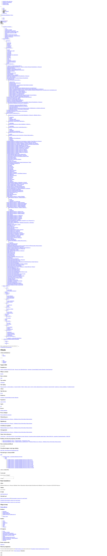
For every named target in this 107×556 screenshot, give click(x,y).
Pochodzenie (8, 330)
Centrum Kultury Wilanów (12, 158)
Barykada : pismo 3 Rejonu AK (15, 82)
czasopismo (2, 382)
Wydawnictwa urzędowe (11, 60)
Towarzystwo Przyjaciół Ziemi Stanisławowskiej (15, 275)
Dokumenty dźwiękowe (11, 61)
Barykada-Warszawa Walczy (14, 85)
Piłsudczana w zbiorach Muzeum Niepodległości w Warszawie (18, 75)
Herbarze (8, 71)
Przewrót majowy (10, 112)
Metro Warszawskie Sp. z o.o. (12, 192)
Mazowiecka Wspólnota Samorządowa (14, 189)
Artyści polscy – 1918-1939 (5, 436)
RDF (1, 454)
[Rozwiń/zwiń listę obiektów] (7, 103)
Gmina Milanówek (10, 174)
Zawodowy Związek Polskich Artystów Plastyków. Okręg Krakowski (40, 369)
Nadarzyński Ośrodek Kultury (12, 243)
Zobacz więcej (5, 516)
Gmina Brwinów (10, 166)
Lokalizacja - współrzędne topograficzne (14, 338)
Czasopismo (11, 117)
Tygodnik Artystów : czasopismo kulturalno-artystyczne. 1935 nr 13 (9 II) (20, 464)
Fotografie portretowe (11, 70)
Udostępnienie (9, 335)
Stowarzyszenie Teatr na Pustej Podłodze (14, 265)
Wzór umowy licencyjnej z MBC (11, 32)
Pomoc (6, 33)
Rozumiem (22, 550)
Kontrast (4, 10)
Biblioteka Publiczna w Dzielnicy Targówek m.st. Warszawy (18, 148)
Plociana (8, 44)
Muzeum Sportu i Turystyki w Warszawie (14, 237)
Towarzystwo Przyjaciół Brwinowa (13, 269)
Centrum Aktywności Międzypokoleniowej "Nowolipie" (17, 155)
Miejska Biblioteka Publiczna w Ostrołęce (14, 216)
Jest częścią (9, 324)
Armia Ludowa (12, 81)
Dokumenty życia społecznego (12, 54)
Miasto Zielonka (10, 214)
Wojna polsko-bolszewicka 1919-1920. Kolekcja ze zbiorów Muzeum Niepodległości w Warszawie (24, 102)
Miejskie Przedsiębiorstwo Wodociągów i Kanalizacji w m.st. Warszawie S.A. (21, 220)
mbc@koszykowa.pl (4, 494)
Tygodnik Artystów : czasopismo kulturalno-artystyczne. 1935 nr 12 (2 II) (20, 463)
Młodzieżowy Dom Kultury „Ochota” (14, 224)
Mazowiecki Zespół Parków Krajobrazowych (15, 191)
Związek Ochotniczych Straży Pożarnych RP (15, 284)
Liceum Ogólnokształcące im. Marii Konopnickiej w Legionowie (18, 188)
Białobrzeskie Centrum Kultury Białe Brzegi (16, 121)
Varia (8, 58)
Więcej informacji (17, 550)
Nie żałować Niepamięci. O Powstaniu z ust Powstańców (17, 111)
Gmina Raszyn (9, 178)
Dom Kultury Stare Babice (12, 161)
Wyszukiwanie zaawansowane (5, 347)
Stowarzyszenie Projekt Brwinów (13, 262)
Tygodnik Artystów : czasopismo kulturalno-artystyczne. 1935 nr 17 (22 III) (20, 467)
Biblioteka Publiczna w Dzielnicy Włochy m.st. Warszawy (17, 151)
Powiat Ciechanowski (11, 253)
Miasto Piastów (10, 195)
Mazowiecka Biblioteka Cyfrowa (9, 440)
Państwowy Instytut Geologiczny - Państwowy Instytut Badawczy (18, 247)
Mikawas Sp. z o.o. (10, 223)
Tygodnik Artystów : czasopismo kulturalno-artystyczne (12, 456)
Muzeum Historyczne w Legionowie (13, 230)
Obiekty (6, 341)
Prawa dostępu (9, 327)
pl (3, 8)
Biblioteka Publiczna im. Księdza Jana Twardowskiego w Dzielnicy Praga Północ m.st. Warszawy (24, 141)
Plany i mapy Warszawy (11, 76)
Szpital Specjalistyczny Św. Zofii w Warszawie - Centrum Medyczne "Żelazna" (21, 266)
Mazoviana (9, 43)
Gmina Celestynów (10, 167)
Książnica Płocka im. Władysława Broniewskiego (16, 186)
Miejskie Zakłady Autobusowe (12, 221)
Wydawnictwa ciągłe (10, 50)
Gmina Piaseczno (10, 177)
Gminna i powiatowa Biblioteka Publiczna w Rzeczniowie (17, 183)
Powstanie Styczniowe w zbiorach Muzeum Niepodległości (17, 77)
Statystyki (6, 37)
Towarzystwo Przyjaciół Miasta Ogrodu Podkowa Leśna (17, 271)
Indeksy (4, 285)
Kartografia (9, 52)
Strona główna (3, 507)
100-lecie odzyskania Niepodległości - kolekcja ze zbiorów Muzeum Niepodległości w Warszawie (24, 66)
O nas (6, 28)
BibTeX (4, 355)
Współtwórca (7, 292)
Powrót (2, 23)
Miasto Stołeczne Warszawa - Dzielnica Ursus (15, 211)
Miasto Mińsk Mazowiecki (12, 194)
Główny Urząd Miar (10, 164)
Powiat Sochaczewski (11, 255)
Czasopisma (11, 123)
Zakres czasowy (10, 301)
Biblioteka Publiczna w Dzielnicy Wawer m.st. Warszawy (17, 150)
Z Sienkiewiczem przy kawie (12, 110)
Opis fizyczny (9, 304)
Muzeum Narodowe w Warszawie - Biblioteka (15, 234)
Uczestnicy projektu (8, 29)
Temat (7, 293)
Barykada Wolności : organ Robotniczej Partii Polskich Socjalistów (21, 84)
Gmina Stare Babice (10, 179)
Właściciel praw (10, 329)
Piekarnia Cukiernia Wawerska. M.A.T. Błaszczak (16, 248)
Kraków (1, 373)
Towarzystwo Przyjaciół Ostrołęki (13, 272)
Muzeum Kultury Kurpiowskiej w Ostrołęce (15, 232)
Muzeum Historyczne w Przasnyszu (13, 231)
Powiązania (8, 321)
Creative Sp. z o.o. (10, 160)
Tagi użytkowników (10, 297)
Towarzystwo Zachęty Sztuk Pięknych (14, 99)
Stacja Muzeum (10, 257)
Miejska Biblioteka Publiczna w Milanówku (15, 215)
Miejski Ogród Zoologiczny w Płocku (14, 219)
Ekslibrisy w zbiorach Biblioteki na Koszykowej (15, 69)
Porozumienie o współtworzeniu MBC (12, 31)
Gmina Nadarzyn (10, 176)
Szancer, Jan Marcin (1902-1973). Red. (7, 369)
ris (3, 354)
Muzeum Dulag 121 (10, 226)
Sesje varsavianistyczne (13, 107)
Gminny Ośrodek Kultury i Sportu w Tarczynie (15, 184)
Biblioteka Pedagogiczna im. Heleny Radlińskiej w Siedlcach (19, 124)
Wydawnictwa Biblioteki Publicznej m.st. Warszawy (18, 106)
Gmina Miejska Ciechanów (12, 172)
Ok (1, 552)
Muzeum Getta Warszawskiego (12, 227)
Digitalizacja (9, 332)
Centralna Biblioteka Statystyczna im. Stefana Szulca (16, 154)
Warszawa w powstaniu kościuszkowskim (14, 101)
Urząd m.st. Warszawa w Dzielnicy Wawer (14, 277)
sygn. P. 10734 (3, 401)
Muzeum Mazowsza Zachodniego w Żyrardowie (15, 233)
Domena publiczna (3, 410)
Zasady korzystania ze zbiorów (10, 30)
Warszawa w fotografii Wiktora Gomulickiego (15, 100)
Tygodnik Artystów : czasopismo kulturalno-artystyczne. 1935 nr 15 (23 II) (20, 465)
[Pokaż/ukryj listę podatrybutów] (5, 321)
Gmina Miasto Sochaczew (11, 170)
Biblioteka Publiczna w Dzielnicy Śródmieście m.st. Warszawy (18, 147)
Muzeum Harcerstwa (10, 228)
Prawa (7, 325)
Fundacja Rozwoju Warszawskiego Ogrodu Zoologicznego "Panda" (19, 162)
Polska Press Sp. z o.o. (11, 251)
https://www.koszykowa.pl (5, 498)
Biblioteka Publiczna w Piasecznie (13, 153)
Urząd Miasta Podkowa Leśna (12, 279)
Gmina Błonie (9, 165)
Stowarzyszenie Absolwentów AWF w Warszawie (16, 259)
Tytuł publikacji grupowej (11, 290)
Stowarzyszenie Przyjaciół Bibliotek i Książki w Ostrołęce (17, 263)
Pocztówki (11, 242)
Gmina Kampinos (10, 169)
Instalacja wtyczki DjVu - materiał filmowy (12, 35)
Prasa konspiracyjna (10, 78)
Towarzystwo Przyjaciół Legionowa (13, 270)
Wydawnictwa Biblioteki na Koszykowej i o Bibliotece (18, 103)
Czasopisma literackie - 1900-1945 (64, 436)
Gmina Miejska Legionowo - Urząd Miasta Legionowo (17, 173)
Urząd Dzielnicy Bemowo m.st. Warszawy (14, 276)
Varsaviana (9, 42)
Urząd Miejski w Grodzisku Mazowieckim (14, 280)
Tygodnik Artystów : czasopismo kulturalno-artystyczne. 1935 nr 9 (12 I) (20, 460)
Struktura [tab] (4, 362)
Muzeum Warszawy (10, 238)
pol (1, 406)
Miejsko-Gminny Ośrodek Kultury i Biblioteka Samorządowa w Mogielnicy (20, 222)
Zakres (7, 298)
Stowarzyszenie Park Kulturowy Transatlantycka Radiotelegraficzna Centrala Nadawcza (22, 261)
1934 (6, 457)
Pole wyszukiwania (3, 346)
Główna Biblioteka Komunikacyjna (13, 163)
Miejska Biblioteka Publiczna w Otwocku (14, 217)
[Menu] (0, 6)
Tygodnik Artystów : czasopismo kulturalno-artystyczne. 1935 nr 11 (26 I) (20, 462)
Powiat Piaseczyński (10, 254)
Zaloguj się (5, 13)
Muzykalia (9, 55)
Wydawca (8, 306)
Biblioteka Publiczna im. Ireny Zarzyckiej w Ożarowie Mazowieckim (20, 135)
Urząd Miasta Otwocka (11, 278)
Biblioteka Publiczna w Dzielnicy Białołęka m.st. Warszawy (17, 145)
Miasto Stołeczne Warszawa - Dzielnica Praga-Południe (17, 203)
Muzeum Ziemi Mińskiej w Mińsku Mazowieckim (17, 240)
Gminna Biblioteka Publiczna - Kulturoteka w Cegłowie (17, 182)
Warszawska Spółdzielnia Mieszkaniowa (14, 282)
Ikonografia (9, 53)
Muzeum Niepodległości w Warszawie (14, 235)
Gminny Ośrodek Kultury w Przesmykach (14, 185)
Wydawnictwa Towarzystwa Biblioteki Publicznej (18, 105)
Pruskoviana (9, 45)
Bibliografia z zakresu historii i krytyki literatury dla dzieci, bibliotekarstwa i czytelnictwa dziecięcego (27, 108)
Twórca (6, 291)
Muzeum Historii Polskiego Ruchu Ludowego (15, 229)
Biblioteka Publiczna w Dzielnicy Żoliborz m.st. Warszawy (17, 152)
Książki (8, 49)
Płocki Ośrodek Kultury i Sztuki (12, 249)
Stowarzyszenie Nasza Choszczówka (13, 260)
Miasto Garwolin (10, 193)
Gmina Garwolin (10, 168)
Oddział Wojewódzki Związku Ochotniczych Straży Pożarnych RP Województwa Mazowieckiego (24, 245)
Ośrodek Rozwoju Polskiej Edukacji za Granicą (15, 246)
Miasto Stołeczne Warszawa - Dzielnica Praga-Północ (16, 204)
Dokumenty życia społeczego (14, 120)
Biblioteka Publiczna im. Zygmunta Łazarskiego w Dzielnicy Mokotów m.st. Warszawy (22, 143)
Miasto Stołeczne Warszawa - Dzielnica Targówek (17, 207)
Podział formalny (9, 47)
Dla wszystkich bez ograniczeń (5, 414)
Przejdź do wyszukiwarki (7, 2)
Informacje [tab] (4, 361)
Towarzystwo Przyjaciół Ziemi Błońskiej (14, 274)
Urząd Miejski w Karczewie (12, 281)
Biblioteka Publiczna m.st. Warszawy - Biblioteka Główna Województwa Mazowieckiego (23, 144)
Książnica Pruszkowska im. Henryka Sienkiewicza (16, 187)
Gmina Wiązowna (10, 181)
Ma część (8, 323)
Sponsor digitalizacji (10, 333)
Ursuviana (9, 46)
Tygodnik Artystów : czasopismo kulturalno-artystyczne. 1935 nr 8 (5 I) (19, 459)
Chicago (1, 478)
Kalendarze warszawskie (11, 72)
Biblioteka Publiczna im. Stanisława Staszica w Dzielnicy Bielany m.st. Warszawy (21, 142)
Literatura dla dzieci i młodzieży (12, 74)
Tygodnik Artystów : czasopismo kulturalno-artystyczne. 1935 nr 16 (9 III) (20, 466)
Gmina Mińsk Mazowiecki (12, 175)
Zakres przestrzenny (10, 300)
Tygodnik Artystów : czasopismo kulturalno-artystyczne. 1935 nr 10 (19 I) (20, 461)
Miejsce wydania (10, 308)
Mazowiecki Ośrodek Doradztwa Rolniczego (15, 190)
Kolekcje (4, 38)
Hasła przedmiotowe (10, 296)
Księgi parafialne (10, 73)
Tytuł (7, 287)
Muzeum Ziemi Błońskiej (11, 239)
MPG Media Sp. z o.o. (11, 225)
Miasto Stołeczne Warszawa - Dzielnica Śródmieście (16, 206)
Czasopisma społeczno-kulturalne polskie (36, 436)
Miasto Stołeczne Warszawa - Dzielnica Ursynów (16, 212)
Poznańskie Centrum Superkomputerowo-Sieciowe (40, 548)
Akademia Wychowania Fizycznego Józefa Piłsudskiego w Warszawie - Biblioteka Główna (24, 115)
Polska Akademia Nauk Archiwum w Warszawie (15, 250)
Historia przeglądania (7, 339)
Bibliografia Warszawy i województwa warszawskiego (19, 109)
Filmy (8, 62)
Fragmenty (9, 59)
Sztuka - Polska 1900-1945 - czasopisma (50, 436)
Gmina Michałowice (10, 171)
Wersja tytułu (9, 289)
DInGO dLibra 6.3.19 (19, 548)
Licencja (8, 328)
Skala (8, 305)
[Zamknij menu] (0, 16)
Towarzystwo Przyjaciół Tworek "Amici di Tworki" (16, 273)
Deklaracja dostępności (9, 36)
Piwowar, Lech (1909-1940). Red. (21, 369)
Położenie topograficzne (10, 336)
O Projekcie (5, 26)
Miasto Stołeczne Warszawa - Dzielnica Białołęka (16, 196)
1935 (1, 378)
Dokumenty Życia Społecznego (15, 138)
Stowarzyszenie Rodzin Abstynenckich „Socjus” (15, 264)
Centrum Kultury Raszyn (11, 157)
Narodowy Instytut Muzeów (12, 244)
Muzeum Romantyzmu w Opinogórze (14, 236)
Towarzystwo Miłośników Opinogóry (13, 268)
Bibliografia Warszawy (11, 67)
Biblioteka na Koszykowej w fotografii (14, 68)
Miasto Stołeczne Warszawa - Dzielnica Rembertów (16, 205)
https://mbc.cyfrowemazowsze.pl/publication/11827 (9, 450)
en (3, 9)
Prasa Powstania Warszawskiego (14, 79)
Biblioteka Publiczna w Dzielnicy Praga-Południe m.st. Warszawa (18, 146)
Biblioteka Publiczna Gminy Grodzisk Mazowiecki (17, 127)
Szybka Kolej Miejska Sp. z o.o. (13, 267)
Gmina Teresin (9, 180)
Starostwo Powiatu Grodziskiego (13, 258)
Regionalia (8, 40)
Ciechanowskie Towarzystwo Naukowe (14, 159)
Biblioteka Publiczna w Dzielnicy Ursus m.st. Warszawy (17, 149)
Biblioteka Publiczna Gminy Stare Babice (15, 132)
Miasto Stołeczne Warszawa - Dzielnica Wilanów (15, 213)
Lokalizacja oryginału (11, 334)
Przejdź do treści (5, 3)
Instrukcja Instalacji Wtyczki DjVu (11, 34)
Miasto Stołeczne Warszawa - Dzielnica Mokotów (16, 202)
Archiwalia (9, 51)
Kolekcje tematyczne (10, 63)
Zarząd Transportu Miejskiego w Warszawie (15, 283)
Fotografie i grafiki (12, 119)
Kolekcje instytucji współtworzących (12, 113)
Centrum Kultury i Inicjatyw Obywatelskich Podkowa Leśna (18, 156)
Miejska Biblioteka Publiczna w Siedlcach (14, 218)
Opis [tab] (3, 360)
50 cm (1, 393)
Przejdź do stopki (6, 4)
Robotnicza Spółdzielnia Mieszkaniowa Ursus (15, 256)
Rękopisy (8, 56)
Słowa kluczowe (10, 295)
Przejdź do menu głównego (7, 1)
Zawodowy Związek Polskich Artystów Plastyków (9, 397)
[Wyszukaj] (18, 346)
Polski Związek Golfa (11, 252)
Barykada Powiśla (12, 83)
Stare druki (9, 57)
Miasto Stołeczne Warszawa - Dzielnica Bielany (16, 197)
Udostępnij (7, 11)
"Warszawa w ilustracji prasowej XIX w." (14, 65)
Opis (7, 302)
